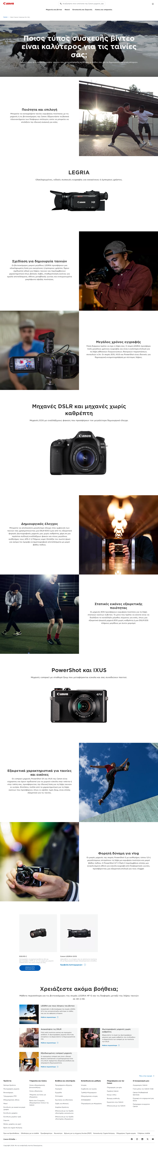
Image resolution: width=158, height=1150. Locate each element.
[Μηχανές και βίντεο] (63, 9)
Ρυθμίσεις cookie (144, 1133)
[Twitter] (147, 1139)
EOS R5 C (23, 956)
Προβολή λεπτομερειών (71, 965)
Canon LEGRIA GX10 (68, 956)
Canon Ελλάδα (9, 1139)
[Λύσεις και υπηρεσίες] (113, 9)
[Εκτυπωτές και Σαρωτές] (93, 9)
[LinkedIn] (142, 1139)
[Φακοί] (71, 9)
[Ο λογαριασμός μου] (153, 4)
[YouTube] (153, 1139)
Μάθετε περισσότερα (48, 1017)
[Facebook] (132, 1139)
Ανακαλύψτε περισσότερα (30, 968)
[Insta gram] (137, 1139)
